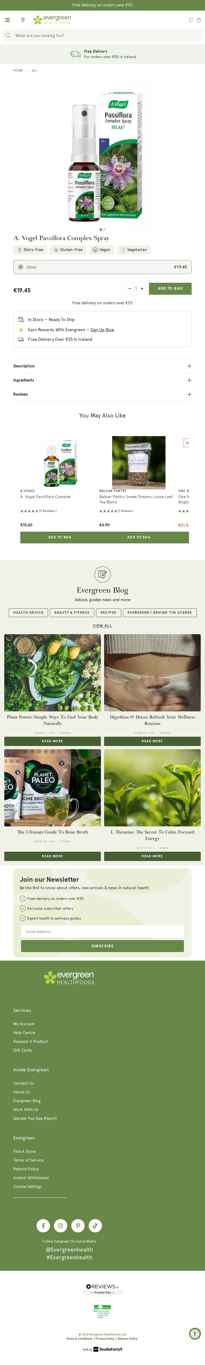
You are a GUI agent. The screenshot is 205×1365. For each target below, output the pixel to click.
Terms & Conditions (79, 1338)
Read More (52, 741)
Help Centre (24, 1032)
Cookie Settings (27, 1186)
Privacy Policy (105, 1338)
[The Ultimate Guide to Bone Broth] (52, 787)
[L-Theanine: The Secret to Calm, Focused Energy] (152, 787)
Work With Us (25, 1109)
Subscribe (102, 946)
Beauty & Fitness (71, 612)
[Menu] (7, 20)
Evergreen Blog (27, 1100)
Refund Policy (26, 1169)
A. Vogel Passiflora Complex (45, 496)
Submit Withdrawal (31, 1177)
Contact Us (23, 1083)
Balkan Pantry (113, 491)
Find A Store (24, 1151)
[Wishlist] (190, 20)
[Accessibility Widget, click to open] (195, 1334)
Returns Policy (127, 1338)
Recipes (109, 612)
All (35, 70)
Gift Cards (22, 1050)
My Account (24, 1024)
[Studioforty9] (102, 1350)
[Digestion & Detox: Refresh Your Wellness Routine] (152, 672)
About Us (21, 1092)
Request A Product (30, 1041)
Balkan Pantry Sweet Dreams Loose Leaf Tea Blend (136, 499)
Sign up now (102, 329)
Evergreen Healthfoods (105, 1334)
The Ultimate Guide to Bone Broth (52, 832)
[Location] (21, 20)
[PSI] (102, 1317)
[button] (59, 511)
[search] (8, 35)
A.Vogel (27, 491)
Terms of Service (28, 1160)
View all (102, 626)
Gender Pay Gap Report (35, 1118)
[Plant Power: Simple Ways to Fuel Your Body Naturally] (52, 672)
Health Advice (28, 612)
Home (18, 70)
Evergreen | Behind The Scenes (160, 612)
